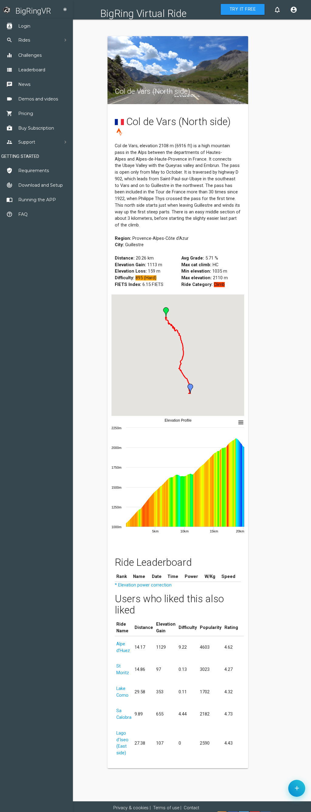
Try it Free (243, 9)
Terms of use (166, 807)
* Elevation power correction (143, 585)
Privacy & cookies (131, 807)
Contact (191, 807)
